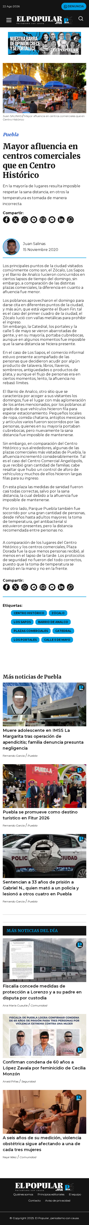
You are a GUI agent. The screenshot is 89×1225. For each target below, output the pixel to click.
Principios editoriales (51, 1194)
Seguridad (28, 1081)
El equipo (75, 1194)
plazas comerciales (31, 631)
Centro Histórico (29, 613)
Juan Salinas (34, 244)
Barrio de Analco (53, 622)
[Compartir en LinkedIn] (61, 219)
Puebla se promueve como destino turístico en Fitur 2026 (40, 815)
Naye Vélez (10, 1157)
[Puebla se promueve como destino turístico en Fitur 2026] (44, 786)
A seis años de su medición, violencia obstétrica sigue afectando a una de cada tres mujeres (42, 1143)
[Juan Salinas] (11, 246)
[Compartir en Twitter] (15, 219)
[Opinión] (44, 43)
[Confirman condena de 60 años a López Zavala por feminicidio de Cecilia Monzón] (44, 1036)
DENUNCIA (75, 6)
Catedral (63, 631)
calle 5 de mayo (57, 639)
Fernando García (14, 755)
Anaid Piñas (10, 1081)
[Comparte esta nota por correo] (43, 219)
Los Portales (25, 639)
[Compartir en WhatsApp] (24, 219)
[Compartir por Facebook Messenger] (52, 219)
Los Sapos (22, 622)
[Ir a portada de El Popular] (44, 20)
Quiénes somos (23, 1194)
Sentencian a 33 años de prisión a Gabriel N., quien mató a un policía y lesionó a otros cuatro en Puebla (41, 888)
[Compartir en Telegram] (33, 219)
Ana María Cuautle (15, 1005)
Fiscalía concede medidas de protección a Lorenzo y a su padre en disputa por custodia (42, 992)
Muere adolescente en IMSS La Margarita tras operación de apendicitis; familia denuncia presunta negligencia (43, 739)
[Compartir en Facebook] (6, 219)
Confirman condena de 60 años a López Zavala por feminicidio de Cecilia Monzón (44, 1068)
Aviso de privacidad (57, 1200)
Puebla (10, 134)
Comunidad (39, 1005)
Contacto (34, 1200)
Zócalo (58, 613)
